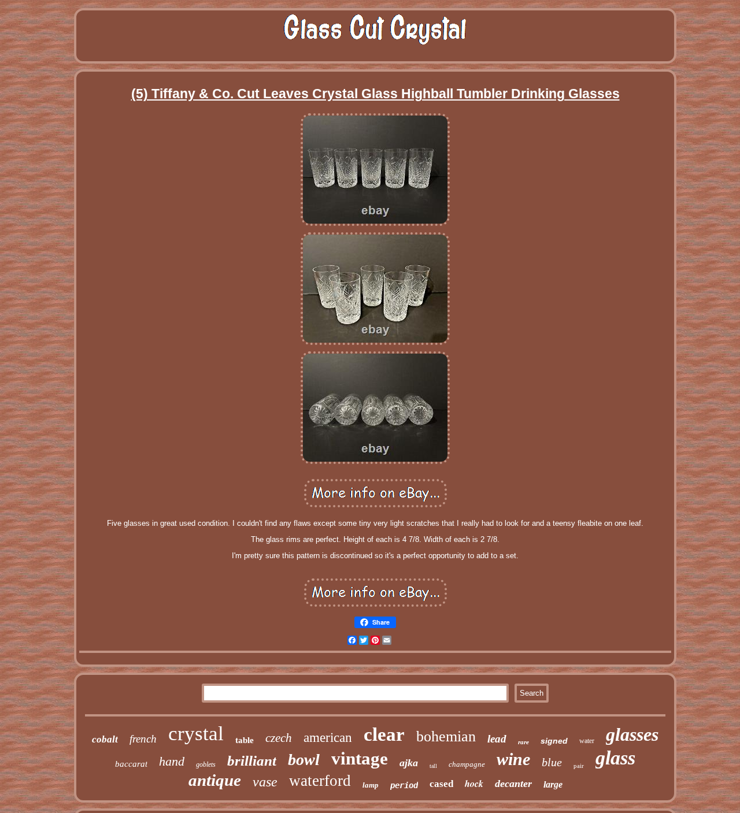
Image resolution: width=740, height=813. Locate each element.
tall (433, 766)
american (328, 737)
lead (496, 739)
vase (265, 781)
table (244, 740)
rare (523, 741)
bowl (304, 760)
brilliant (251, 761)
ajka (408, 763)
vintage (359, 758)
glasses (632, 734)
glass (615, 758)
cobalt (105, 739)
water (586, 741)
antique (214, 780)
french (143, 739)
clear (384, 734)
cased (441, 783)
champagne (467, 764)
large (553, 784)
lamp (370, 785)
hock (474, 783)
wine (513, 759)
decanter (513, 783)
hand (171, 761)
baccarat (131, 764)
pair (579, 765)
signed (554, 740)
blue (552, 762)
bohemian (446, 736)
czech (278, 738)
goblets (206, 764)
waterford (320, 780)
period (404, 785)
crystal (196, 733)
